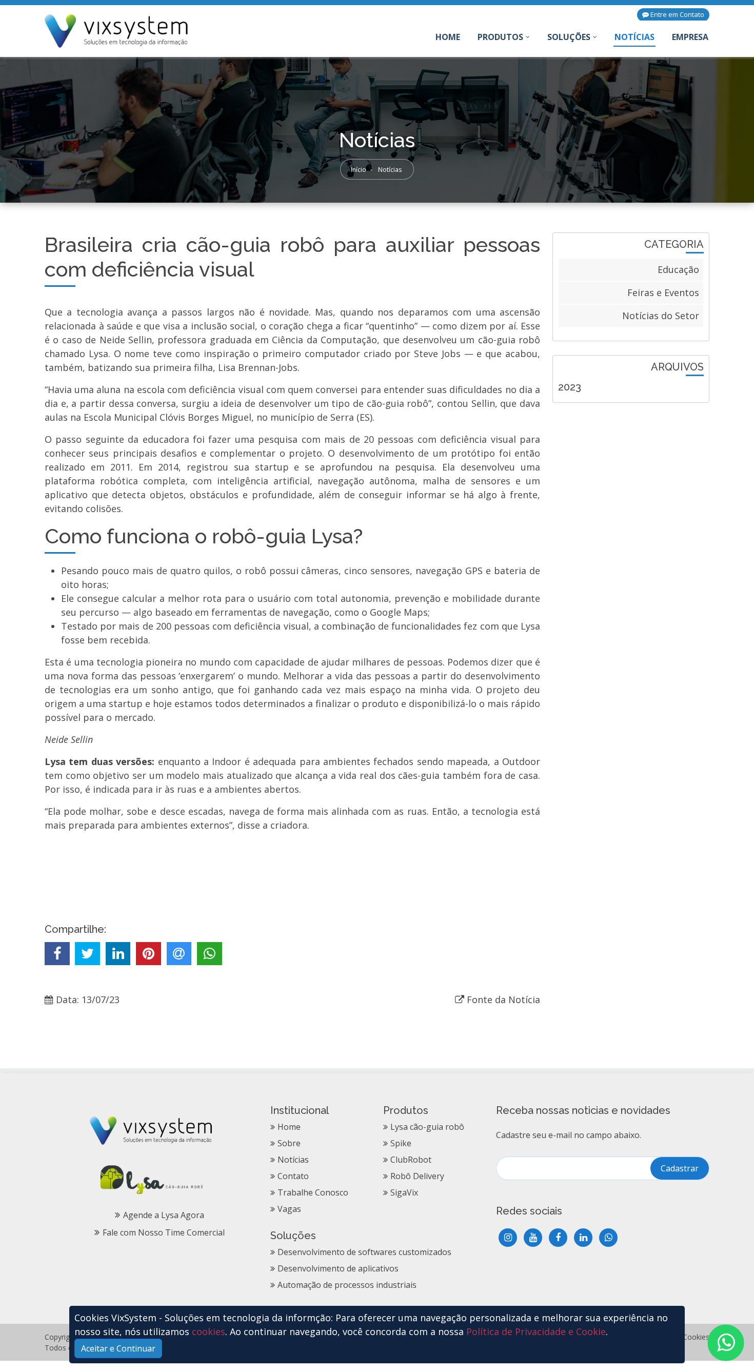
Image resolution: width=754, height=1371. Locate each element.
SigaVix (404, 1192)
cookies (208, 1331)
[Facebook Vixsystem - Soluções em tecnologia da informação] (558, 1237)
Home (448, 39)
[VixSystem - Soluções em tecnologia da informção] (117, 30)
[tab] (631, 387)
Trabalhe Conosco (312, 1192)
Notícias (634, 37)
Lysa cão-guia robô (427, 1127)
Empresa (690, 37)
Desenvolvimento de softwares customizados (364, 1252)
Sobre (289, 1143)
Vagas (289, 1209)
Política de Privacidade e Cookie (536, 1331)
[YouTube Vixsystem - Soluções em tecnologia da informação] (533, 1237)
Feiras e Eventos (663, 292)
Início (358, 169)
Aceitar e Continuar (118, 1348)
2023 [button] (569, 387)
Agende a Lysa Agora (163, 1215)
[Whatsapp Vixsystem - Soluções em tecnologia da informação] (608, 1237)
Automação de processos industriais (346, 1285)
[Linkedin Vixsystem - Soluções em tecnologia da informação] (583, 1237)
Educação (678, 269)
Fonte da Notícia (503, 999)
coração (286, 326)
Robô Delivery (417, 1176)
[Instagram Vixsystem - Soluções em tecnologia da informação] (508, 1237)
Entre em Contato (676, 14)
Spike (400, 1143)
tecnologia (99, 312)
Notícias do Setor (660, 315)
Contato (293, 1176)
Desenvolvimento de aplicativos (338, 1268)
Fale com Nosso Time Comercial (164, 1232)
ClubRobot (410, 1159)
